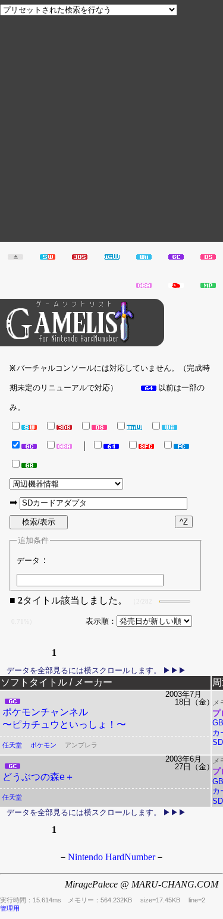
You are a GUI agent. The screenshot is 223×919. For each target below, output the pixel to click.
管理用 (10, 908)
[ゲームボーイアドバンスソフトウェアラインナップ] (144, 284)
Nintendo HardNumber (111, 857)
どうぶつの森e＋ (38, 777)
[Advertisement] (111, 130)
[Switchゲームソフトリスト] (47, 256)
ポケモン (43, 745)
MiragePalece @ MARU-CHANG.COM (141, 884)
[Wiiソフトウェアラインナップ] (144, 256)
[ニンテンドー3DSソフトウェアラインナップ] (80, 256)
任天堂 (12, 745)
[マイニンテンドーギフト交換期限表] (176, 284)
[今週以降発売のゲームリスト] (15, 256)
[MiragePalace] (208, 284)
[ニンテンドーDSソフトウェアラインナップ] (208, 256)
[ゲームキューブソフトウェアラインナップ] (176, 256)
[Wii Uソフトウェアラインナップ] (112, 256)
